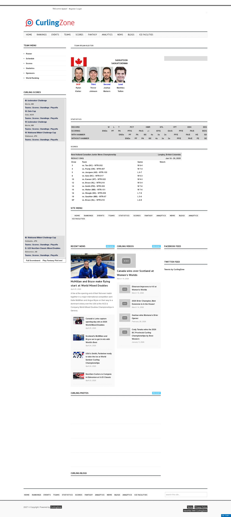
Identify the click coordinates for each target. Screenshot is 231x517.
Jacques (89, 172)
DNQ (81, 158)
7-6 (141, 186)
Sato (87, 175)
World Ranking (32, 78)
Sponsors (30, 73)
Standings (44, 107)
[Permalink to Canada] (78, 320)
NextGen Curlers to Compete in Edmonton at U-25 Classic (99, 376)
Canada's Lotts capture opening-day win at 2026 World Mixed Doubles (96, 321)
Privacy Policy (201, 507)
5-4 (141, 182)
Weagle (88, 193)
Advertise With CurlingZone (195, 510)
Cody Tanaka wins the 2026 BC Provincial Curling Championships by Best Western (144, 334)
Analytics (107, 34)
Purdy (88, 168)
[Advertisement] (45, 188)
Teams (67, 34)
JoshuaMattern (106, 89)
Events (55, 34)
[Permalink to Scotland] (78, 337)
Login (79, 9)
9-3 (141, 179)
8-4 (141, 165)
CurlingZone (56, 507)
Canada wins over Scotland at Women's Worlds (135, 273)
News (120, 34)
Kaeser (88, 179)
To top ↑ (226, 515)
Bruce (88, 182)
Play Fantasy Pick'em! (53, 260)
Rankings (42, 34)
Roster (29, 53)
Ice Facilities (146, 34)
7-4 (141, 168)
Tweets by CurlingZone (174, 269)
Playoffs (54, 107)
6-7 (140, 172)
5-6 (140, 196)
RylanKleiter (78, 89)
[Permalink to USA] (78, 354)
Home (29, 34)
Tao (86, 165)
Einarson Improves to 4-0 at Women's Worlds (144, 288)
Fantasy (92, 34)
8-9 (140, 199)
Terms (190, 507)
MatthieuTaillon (120, 89)
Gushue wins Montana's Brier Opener (145, 317)
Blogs (131, 34)
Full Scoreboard (33, 260)
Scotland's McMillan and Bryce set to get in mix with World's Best (98, 339)
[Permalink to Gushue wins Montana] (124, 317)
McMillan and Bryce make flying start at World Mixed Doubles (90, 283)
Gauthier (89, 196)
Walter (88, 189)
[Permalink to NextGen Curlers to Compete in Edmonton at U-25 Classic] (78, 375)
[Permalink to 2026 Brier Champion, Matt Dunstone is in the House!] (124, 303)
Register (72, 9)
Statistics (30, 68)
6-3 (141, 175)
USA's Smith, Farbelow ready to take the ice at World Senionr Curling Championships (99, 358)
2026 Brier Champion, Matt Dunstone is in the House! (144, 302)
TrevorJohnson (93, 89)
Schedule (30, 58)
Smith (87, 186)
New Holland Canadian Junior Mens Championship (93, 154)
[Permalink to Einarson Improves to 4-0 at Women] (124, 288)
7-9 (140, 193)
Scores (79, 34)
